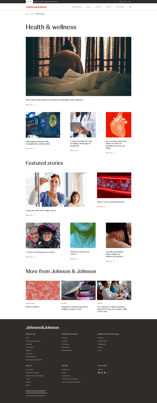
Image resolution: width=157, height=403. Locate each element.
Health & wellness (30, 303)
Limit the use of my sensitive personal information (37, 393)
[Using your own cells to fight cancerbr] (56, 189)
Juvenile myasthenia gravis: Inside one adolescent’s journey (114, 254)
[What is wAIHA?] (43, 290)
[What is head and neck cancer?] (83, 235)
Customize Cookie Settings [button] (70, 379)
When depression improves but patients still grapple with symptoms (54, 99)
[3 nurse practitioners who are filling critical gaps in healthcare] (83, 124)
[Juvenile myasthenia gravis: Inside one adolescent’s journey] (118, 235)
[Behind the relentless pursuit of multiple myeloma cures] (78, 290)
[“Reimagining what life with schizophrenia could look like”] (43, 125)
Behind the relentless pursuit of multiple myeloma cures (74, 308)
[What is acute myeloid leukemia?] (114, 185)
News (32, 14)
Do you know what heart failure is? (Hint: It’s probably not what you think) (116, 144)
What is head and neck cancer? (80, 252)
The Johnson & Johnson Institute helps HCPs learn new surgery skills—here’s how (112, 309)
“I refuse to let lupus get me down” (40, 252)
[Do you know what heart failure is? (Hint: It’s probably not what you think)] (118, 124)
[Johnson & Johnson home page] (36, 7)
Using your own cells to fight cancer (41, 210)
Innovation (64, 303)
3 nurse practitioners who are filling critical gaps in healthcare (81, 143)
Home (27, 14)
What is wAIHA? (32, 307)
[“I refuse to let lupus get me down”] (43, 235)
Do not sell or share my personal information (35, 391)
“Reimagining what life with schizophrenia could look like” (38, 142)
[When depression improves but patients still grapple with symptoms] (78, 66)
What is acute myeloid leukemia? (111, 202)
